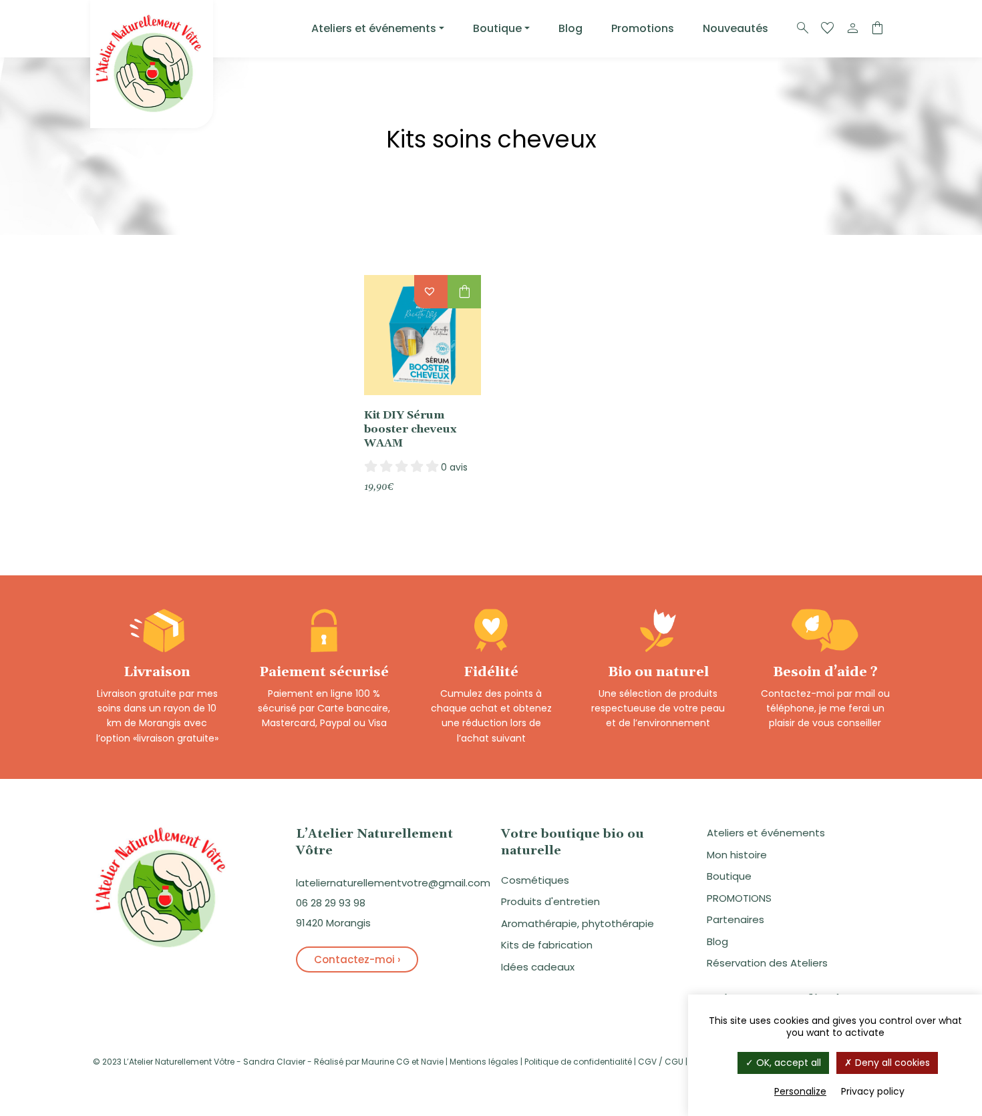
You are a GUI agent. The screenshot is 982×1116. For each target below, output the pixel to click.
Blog (570, 28)
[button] (431, 289)
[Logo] (151, 64)
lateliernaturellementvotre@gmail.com (393, 883)
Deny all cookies (891, 1062)
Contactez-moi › (357, 959)
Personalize (800, 1091)
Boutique (497, 28)
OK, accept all (787, 1062)
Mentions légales (484, 1061)
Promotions (642, 28)
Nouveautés (735, 28)
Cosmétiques (535, 880)
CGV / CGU (660, 1061)
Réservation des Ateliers (767, 963)
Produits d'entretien (550, 901)
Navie (432, 1061)
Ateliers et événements (373, 28)
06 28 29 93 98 (330, 903)
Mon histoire (737, 855)
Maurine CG (385, 1061)
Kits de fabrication (547, 945)
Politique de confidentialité (578, 1061)
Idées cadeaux (538, 967)
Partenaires (735, 919)
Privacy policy (873, 1091)
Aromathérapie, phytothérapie (577, 923)
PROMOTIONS (739, 898)
